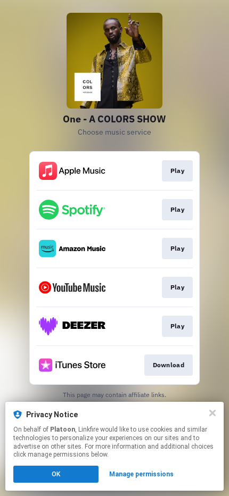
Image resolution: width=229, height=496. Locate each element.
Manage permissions (141, 474)
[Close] (212, 412)
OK (56, 474)
